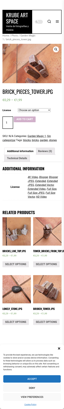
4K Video (33, 177)
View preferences (32, 397)
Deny (32, 388)
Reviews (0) (45, 151)
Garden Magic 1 (37, 136)
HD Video (41, 196)
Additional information (20, 151)
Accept (32, 379)
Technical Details (17, 158)
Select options (15, 264)
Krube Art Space (17, 18)
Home (5, 35)
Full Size (51, 188)
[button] (59, 348)
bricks (35, 140)
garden (44, 140)
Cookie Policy (30, 404)
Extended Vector (44, 185)
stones (53, 140)
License (6, 110)
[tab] (20, 151)
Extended (40, 181)
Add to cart (24, 119)
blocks (27, 140)
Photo (14, 35)
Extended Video (37, 188)
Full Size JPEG (36, 192)
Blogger (43, 177)
